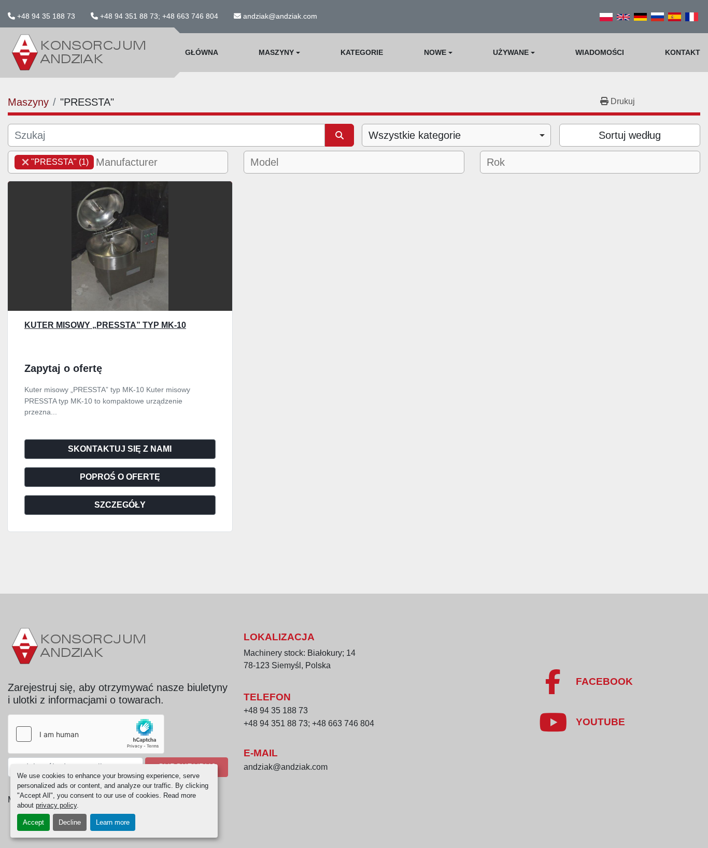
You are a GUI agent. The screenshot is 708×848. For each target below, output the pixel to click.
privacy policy (56, 805)
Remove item (25, 162)
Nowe (435, 52)
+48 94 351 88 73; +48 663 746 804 (159, 16)
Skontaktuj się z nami (120, 448)
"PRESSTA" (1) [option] (52, 161)
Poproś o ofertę (120, 476)
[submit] (339, 135)
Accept (33, 822)
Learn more (113, 822)
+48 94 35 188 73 (46, 16)
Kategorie (362, 52)
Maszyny (276, 52)
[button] (279, 52)
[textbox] (133, 162)
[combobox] (456, 135)
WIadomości (599, 52)
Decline (70, 822)
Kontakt (682, 52)
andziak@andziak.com (280, 16)
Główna (201, 52)
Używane (511, 52)
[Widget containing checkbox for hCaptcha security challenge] (86, 734)
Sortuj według (630, 135)
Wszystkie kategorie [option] (415, 135)
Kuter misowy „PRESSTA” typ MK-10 (105, 325)
